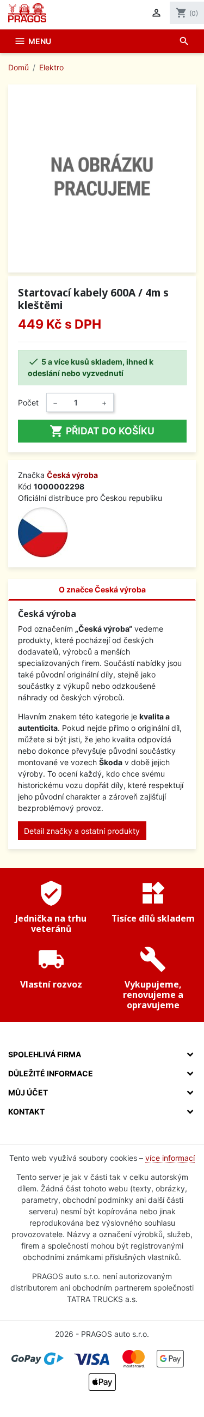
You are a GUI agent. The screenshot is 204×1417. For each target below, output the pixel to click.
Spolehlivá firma (44, 1054)
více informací (170, 1157)
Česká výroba (72, 475)
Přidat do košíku (102, 431)
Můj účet (28, 1092)
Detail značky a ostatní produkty (82, 830)
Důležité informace (50, 1073)
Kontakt (26, 1111)
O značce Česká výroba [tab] (102, 589)
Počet (28, 402)
